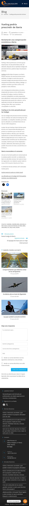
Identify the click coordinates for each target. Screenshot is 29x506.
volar (13, 227)
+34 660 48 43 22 (11, 458)
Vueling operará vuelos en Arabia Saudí (12, 172)
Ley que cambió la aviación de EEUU (15, 317)
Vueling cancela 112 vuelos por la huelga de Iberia (6, 201)
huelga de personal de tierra (15, 225)
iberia (24, 225)
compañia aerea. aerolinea (18, 224)
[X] (7, 404)
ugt (8, 227)
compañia (9, 224)
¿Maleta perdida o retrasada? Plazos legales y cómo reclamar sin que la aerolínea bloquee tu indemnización (14, 494)
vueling (17, 227)
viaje (11, 227)
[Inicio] (1, 14)
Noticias (6, 34)
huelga (5, 225)
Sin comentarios (17, 34)
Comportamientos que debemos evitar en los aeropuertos (14, 270)
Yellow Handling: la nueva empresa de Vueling (6, 214)
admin (5, 32)
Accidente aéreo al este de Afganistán (14, 294)
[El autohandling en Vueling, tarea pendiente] (19, 196)
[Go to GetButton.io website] (25, 504)
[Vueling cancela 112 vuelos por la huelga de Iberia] (6, 196)
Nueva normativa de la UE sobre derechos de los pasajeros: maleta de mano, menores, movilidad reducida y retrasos (14, 421)
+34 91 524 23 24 (11, 453)
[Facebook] (4, 404)
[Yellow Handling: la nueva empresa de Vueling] (6, 209)
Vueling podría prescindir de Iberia (17, 14)
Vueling (3, 74)
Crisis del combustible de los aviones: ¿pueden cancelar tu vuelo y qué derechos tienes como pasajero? (14, 487)
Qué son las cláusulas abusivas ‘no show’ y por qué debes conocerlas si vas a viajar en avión (14, 431)
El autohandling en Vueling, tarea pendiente (19, 201)
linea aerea (4, 227)
